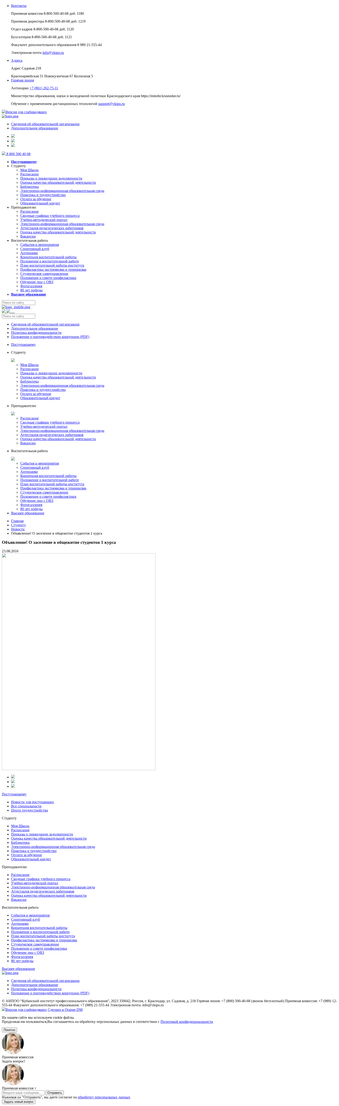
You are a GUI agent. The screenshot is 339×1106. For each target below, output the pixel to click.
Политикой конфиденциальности (187, 1022)
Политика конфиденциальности (36, 333)
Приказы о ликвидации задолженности (51, 178)
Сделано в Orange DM (65, 1010)
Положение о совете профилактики (48, 278)
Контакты (19, 6)
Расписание (29, 174)
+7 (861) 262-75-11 (44, 88)
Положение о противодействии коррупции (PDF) (50, 337)
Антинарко (29, 253)
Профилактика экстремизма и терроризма (53, 269)
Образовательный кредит (40, 203)
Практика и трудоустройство (43, 195)
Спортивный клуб (34, 249)
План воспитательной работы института (52, 265)
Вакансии (28, 236)
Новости (18, 529)
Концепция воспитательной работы (48, 257)
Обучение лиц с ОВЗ (36, 282)
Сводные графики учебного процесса (50, 216)
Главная (17, 521)
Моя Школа (29, 170)
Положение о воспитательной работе (49, 261)
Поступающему (23, 344)
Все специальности (26, 806)
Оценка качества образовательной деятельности (58, 182)
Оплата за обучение (35, 199)
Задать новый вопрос (19, 1101)
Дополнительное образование (34, 128)
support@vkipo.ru (111, 104)
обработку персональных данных (104, 1097)
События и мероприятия (39, 245)
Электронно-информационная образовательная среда (62, 191)
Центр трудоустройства (29, 810)
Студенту (18, 525)
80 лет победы (31, 290)
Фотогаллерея (31, 286)
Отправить (54, 1092)
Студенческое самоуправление (44, 274)
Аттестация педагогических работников (51, 228)
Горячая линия (22, 80)
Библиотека (29, 187)
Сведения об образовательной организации (45, 124)
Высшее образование (27, 513)
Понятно (9, 1030)
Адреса (16, 60)
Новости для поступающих (32, 802)
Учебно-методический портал (43, 220)
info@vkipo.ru (53, 53)
